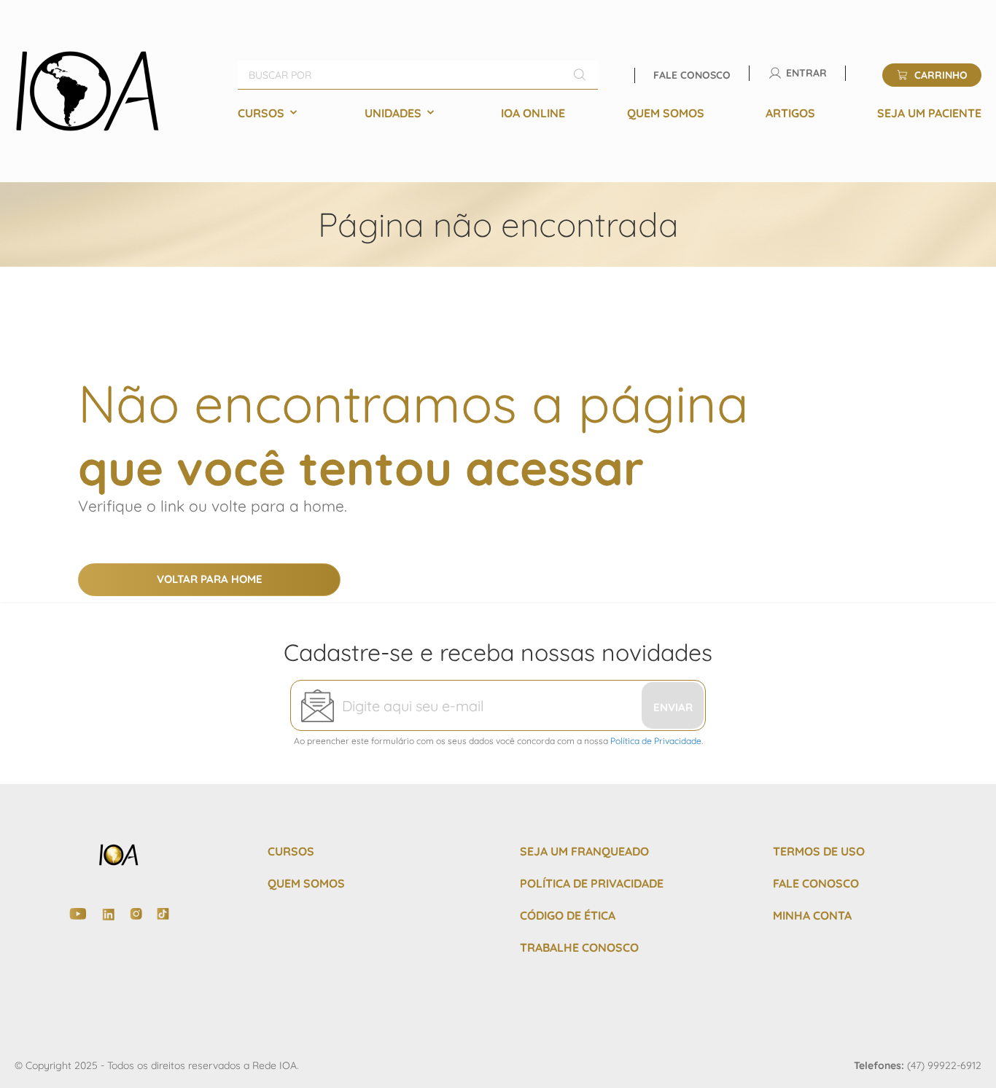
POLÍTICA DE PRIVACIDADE (592, 883)
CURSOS (291, 851)
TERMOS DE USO (819, 851)
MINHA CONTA (812, 915)
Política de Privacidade (655, 740)
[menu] (609, 113)
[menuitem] (270, 113)
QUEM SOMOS (306, 883)
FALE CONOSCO (816, 883)
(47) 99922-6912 (944, 1065)
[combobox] (418, 75)
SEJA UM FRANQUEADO (584, 851)
